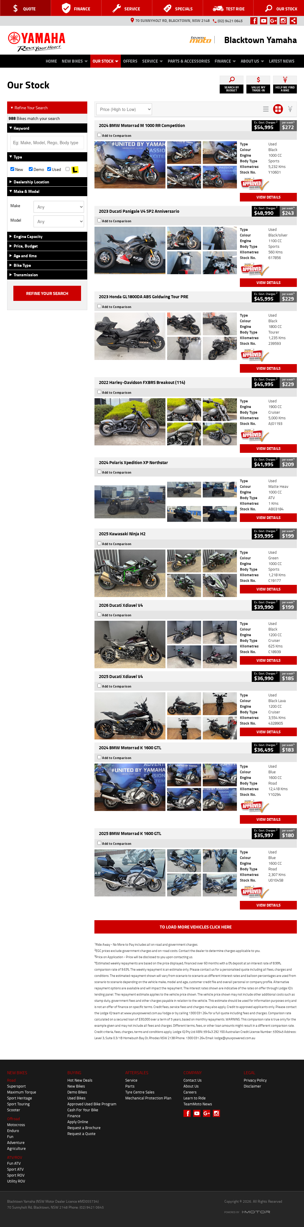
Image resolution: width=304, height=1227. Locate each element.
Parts (129, 1086)
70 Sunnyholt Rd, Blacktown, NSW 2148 (172, 20)
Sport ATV (15, 1169)
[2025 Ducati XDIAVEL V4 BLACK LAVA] (165, 716)
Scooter (13, 1110)
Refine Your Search (29, 107)
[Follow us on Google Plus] (275, 20)
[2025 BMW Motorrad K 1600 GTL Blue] (165, 873)
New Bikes (72, 61)
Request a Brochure (84, 1128)
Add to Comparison (117, 135)
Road (11, 1080)
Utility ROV (16, 1181)
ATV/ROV (14, 1157)
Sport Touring (18, 1104)
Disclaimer (252, 1086)
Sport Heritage (19, 1098)
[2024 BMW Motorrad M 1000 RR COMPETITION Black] (165, 165)
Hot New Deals (79, 1080)
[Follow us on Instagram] (284, 20)
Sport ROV (16, 1175)
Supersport (16, 1086)
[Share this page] (292, 20)
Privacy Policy (255, 1080)
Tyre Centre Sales (139, 1092)
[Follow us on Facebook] (255, 20)
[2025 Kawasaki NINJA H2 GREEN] (165, 573)
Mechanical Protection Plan (148, 1098)
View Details (268, 197)
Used (56, 169)
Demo (38, 169)
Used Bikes (76, 1098)
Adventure (16, 1142)
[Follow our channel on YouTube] (265, 20)
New (18, 169)
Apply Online (77, 1122)
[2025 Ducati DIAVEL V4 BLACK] (165, 644)
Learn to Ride (194, 1098)
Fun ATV (14, 1163)
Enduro (13, 1131)
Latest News (281, 61)
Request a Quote (81, 1133)
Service (150, 61)
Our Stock (103, 61)
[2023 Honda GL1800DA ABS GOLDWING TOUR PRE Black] (165, 336)
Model (15, 220)
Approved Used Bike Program (91, 1104)
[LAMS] (75, 169)
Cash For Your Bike (82, 1110)
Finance (223, 61)
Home (51, 61)
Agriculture (16, 1148)
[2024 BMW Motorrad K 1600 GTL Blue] (165, 787)
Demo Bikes (77, 1092)
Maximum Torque (21, 1092)
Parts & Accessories (189, 61)
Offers (130, 61)
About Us (250, 61)
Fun (10, 1136)
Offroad (13, 1119)
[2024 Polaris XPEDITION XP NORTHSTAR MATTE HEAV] (165, 502)
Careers (190, 1092)
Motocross (16, 1125)
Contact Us (192, 1080)
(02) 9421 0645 (230, 21)
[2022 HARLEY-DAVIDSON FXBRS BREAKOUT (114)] (165, 422)
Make (15, 205)
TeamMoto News (197, 1104)
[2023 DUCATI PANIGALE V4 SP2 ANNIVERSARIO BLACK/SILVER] (165, 250)
